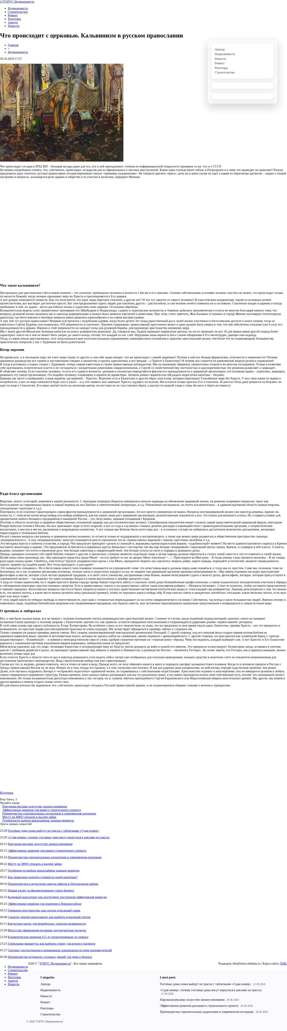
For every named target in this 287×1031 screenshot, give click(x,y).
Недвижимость (18, 8)
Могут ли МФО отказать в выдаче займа (29, 817)
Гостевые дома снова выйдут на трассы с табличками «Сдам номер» (53, 830)
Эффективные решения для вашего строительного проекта (41, 810)
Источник (6, 792)
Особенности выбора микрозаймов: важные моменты (38, 820)
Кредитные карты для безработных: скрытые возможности (47, 923)
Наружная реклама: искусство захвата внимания (34, 806)
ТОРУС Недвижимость (55, 963)
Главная (13, 45)
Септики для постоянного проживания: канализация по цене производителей (60, 950)
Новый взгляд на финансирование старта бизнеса (41, 890)
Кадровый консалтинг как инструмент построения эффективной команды (57, 897)
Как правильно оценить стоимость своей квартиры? (43, 877)
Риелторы (14, 19)
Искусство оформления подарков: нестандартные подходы (47, 930)
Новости (13, 26)
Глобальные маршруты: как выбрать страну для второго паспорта (51, 943)
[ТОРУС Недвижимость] (17, 1)
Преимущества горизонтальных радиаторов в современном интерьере (49, 813)
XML (283, 963)
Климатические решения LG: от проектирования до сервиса (48, 937)
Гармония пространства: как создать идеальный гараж (44, 910)
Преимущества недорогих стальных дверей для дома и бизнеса (50, 957)
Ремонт (13, 15)
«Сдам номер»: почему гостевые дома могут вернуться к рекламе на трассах (59, 837)
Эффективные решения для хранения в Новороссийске (44, 903)
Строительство (18, 11)
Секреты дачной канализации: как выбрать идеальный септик (49, 917)
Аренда (13, 22)
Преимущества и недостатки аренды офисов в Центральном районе (53, 883)
